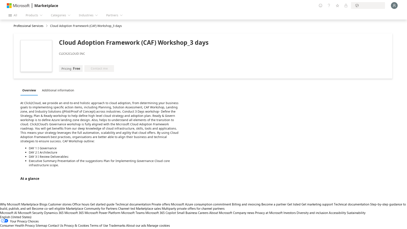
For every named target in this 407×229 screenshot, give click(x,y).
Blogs (43, 204)
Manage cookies (158, 225)
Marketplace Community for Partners (91, 208)
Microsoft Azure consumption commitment (201, 204)
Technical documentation (133, 204)
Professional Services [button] (28, 26)
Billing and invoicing (246, 204)
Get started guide (102, 204)
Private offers (161, 204)
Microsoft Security (30, 213)
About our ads (136, 225)
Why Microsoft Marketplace (19, 204)
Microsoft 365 (74, 213)
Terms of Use (99, 225)
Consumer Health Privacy (17, 225)
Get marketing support (317, 204)
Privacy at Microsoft (269, 213)
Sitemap (41, 225)
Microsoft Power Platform (102, 213)
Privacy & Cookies (76, 225)
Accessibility (337, 213)
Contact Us (55, 225)
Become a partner (273, 204)
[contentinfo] (47, 26)
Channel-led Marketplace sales (139, 208)
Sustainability (356, 213)
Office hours (80, 204)
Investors (289, 213)
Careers (203, 213)
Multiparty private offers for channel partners (193, 208)
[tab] (30, 90)
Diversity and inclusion (312, 213)
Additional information (58, 90)
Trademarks (117, 225)
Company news (243, 213)
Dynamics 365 (54, 213)
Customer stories (59, 204)
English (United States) (16, 217)
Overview (29, 90)
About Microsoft (220, 213)
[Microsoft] (18, 5)
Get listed (294, 204)
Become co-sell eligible (48, 208)
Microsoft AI (8, 213)
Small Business (187, 213)
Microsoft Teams (133, 213)
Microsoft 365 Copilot (160, 213)
